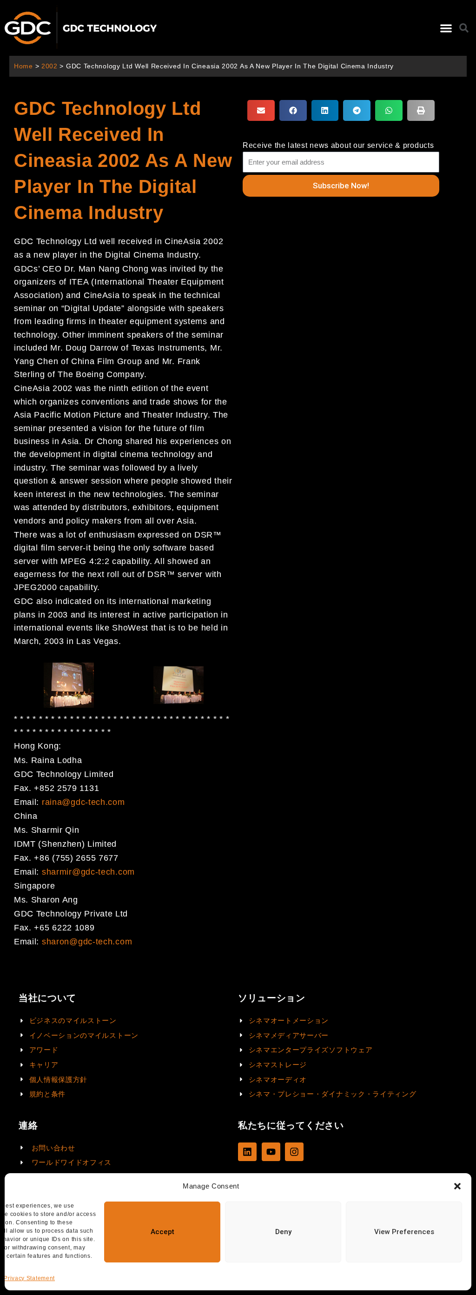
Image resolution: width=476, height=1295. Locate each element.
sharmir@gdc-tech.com (88, 872)
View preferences (404, 1232)
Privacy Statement (29, 1278)
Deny (283, 1232)
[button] (457, 1186)
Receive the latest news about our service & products (338, 145)
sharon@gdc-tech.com (87, 941)
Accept (162, 1232)
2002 (49, 66)
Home (23, 66)
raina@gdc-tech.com (83, 802)
